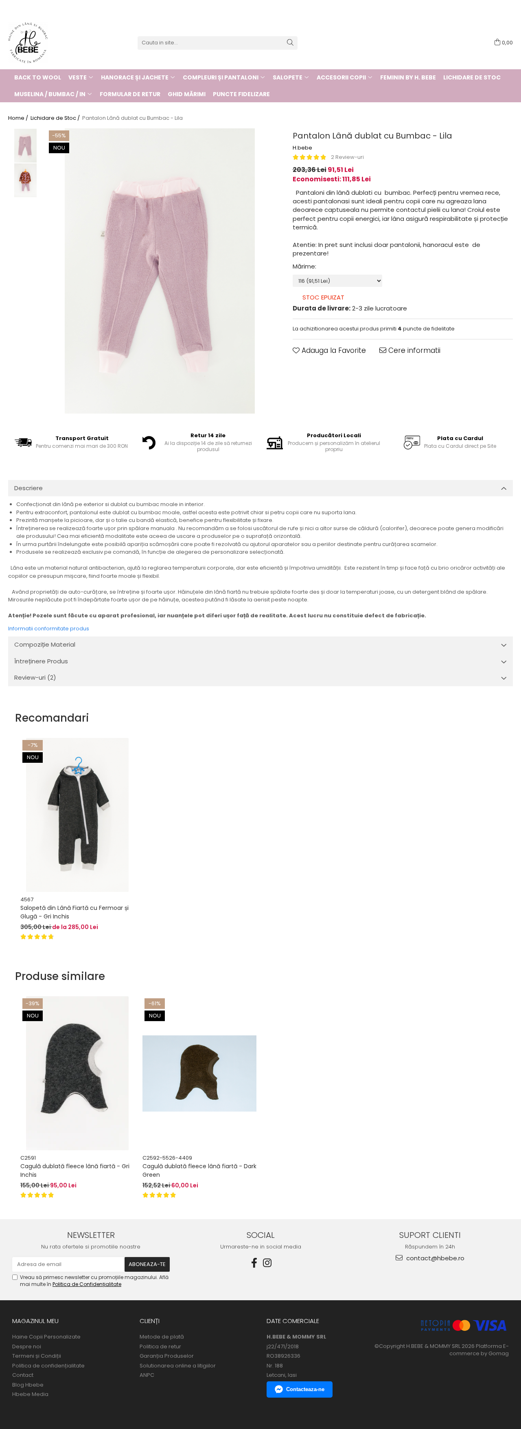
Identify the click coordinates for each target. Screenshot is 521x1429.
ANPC (147, 1375)
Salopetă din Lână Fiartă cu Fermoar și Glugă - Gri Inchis (74, 912)
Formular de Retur (130, 94)
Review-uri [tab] (35, 677)
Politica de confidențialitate (48, 1366)
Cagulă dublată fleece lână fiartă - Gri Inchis (74, 1170)
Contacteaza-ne (305, 1389)
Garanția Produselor (167, 1356)
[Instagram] (267, 1263)
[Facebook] (254, 1263)
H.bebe (302, 148)
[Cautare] (290, 43)
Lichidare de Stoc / (56, 118)
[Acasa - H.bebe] (49, 42)
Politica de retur (160, 1346)
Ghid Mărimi (187, 94)
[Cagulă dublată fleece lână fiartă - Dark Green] (199, 1073)
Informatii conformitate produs (48, 628)
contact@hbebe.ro (434, 1258)
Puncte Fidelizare (241, 94)
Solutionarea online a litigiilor (178, 1366)
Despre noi (26, 1346)
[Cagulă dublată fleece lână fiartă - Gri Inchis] (77, 1073)
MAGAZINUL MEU (35, 1321)
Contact (22, 1375)
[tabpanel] (159, 271)
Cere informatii (413, 350)
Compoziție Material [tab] (44, 644)
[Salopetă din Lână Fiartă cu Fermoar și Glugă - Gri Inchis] (77, 815)
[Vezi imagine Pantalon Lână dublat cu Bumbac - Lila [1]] (25, 180)
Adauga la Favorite (333, 350)
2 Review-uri (347, 157)
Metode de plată (162, 1337)
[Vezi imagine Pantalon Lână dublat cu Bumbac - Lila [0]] (25, 146)
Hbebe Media (30, 1394)
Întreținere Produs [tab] (41, 661)
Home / (18, 118)
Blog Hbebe (28, 1385)
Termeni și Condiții (36, 1356)
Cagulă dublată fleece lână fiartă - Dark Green (199, 1170)
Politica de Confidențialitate (87, 1284)
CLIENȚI (150, 1321)
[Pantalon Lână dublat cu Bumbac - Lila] (159, 271)
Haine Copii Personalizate (46, 1337)
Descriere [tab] (28, 488)
